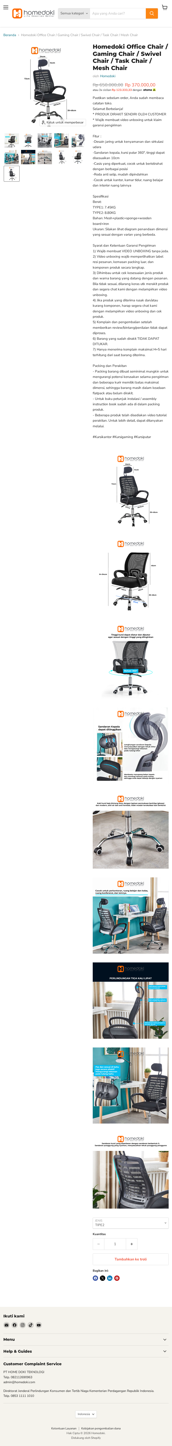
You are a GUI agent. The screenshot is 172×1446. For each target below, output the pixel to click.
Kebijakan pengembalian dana (101, 1428)
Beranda (9, 35)
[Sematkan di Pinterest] (117, 1278)
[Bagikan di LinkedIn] (109, 1278)
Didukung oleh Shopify (86, 1438)
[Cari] (152, 13)
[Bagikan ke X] (102, 1278)
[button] (11, 140)
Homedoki (107, 76)
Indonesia (84, 1414)
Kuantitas (99, 1234)
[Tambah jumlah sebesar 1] (132, 1244)
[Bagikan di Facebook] (95, 1278)
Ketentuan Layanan (63, 1428)
